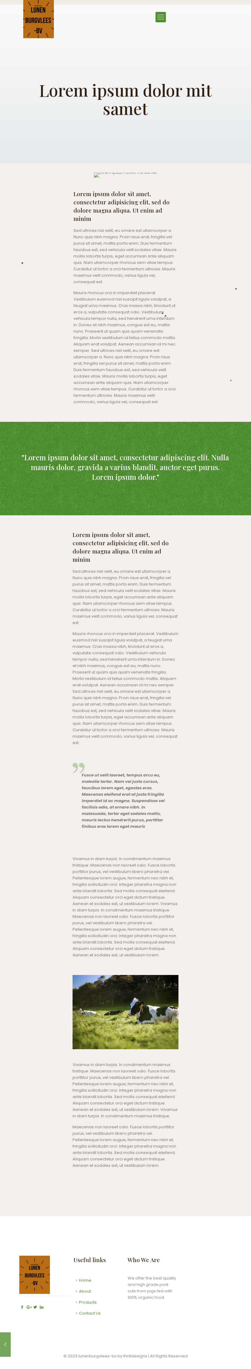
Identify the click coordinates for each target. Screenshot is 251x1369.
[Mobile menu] (160, 17)
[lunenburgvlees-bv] (38, 19)
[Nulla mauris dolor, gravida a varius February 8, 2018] (5, 1344)
